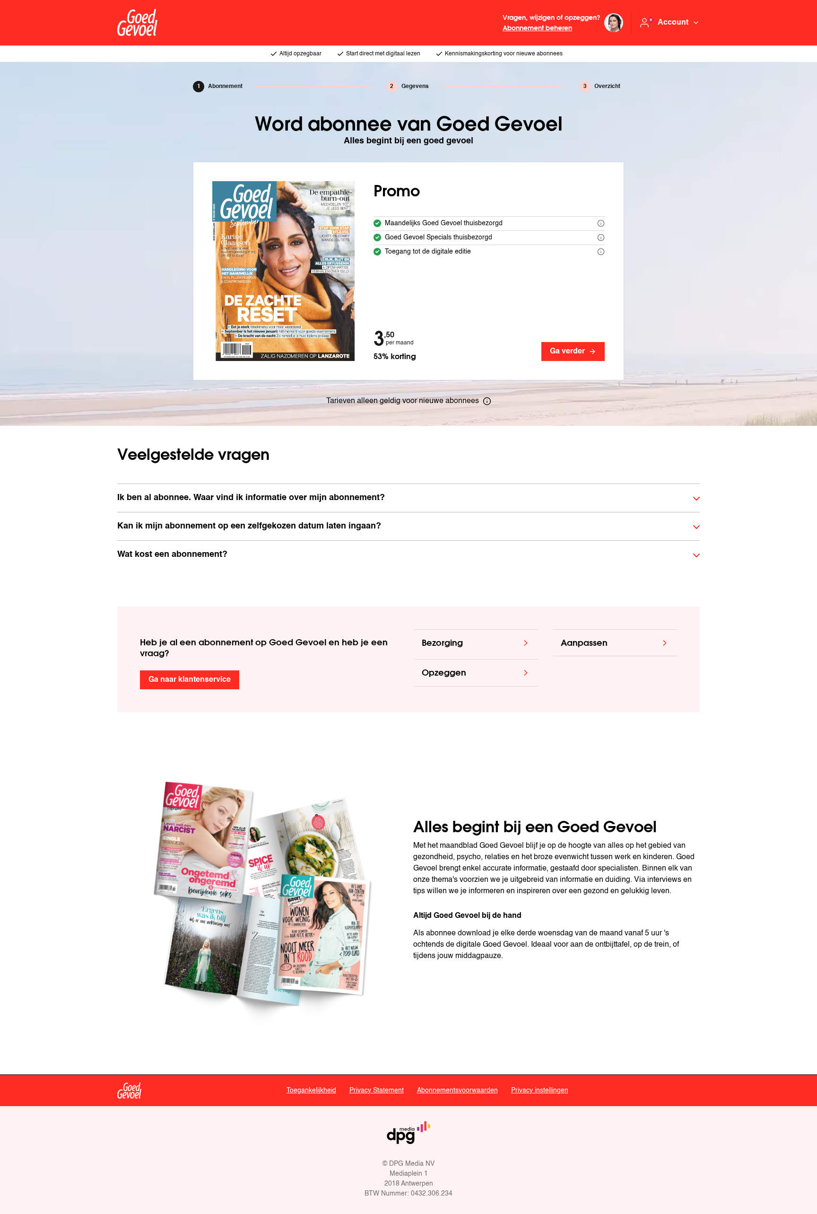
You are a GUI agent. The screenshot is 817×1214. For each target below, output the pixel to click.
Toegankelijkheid (311, 1090)
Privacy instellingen (539, 1090)
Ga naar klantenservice (189, 680)
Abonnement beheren (537, 28)
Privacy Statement (376, 1090)
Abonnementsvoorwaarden (457, 1090)
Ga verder (567, 351)
